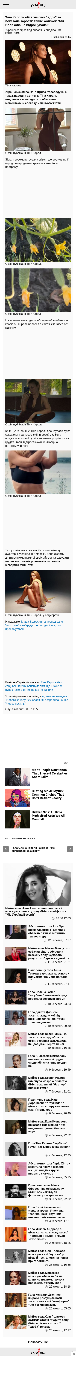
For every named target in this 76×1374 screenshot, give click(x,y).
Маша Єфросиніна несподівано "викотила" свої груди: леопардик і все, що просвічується (34, 625)
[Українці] (38, 4)
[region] (38, 193)
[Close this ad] (73, 1353)
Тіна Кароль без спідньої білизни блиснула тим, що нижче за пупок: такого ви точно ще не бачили (34, 686)
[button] (6, 849)
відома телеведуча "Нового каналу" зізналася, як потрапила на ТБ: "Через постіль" (36, 700)
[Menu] (6, 4)
